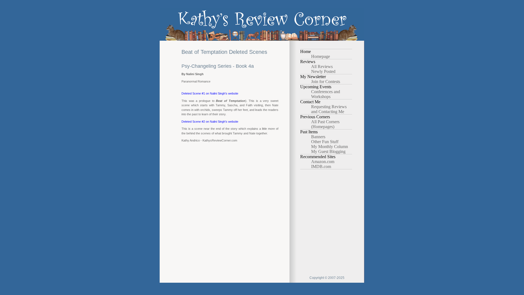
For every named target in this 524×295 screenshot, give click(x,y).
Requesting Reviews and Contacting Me (329, 109)
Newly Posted (323, 71)
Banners (318, 136)
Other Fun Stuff (324, 141)
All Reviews (322, 66)
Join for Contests (325, 81)
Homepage (320, 56)
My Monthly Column (329, 146)
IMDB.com (321, 166)
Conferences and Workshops (325, 94)
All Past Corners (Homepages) (325, 124)
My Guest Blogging (328, 151)
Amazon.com (322, 161)
